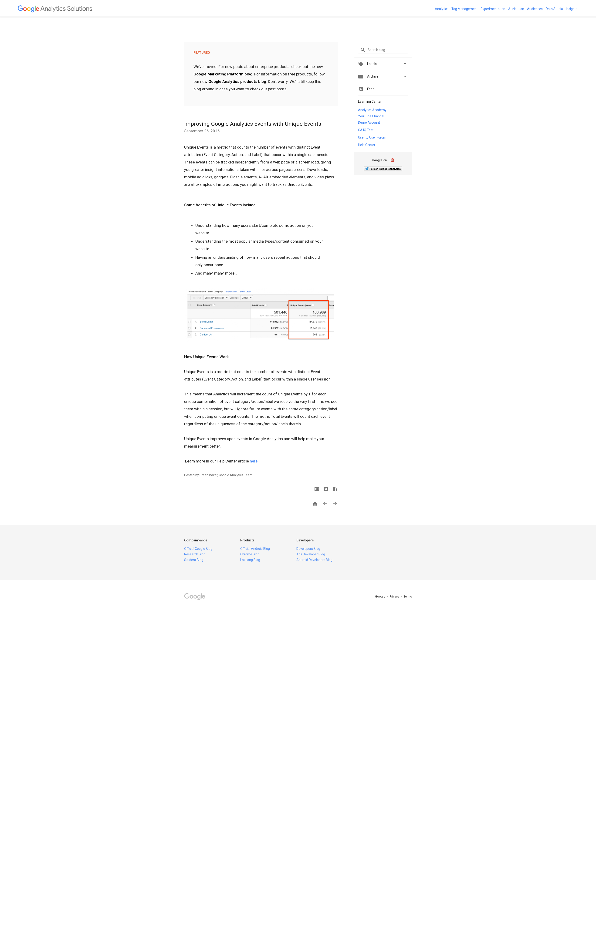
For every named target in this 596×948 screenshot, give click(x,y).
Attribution (516, 9)
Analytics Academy (372, 110)
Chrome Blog (249, 554)
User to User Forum (372, 137)
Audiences (535, 9)
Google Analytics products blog (237, 81)
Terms (408, 596)
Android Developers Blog (314, 560)
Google (380, 596)
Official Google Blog (198, 548)
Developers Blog (308, 548)
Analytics (441, 9)
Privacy (395, 596)
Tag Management (464, 9)
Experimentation (493, 9)
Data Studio (554, 9)
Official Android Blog (255, 548)
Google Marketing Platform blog (222, 74)
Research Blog (194, 554)
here (253, 461)
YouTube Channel (371, 116)
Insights (571, 9)
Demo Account (369, 122)
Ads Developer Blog (310, 554)
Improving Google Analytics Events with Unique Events (252, 124)
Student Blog (193, 560)
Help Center (366, 145)
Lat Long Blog (250, 560)
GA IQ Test (365, 130)
